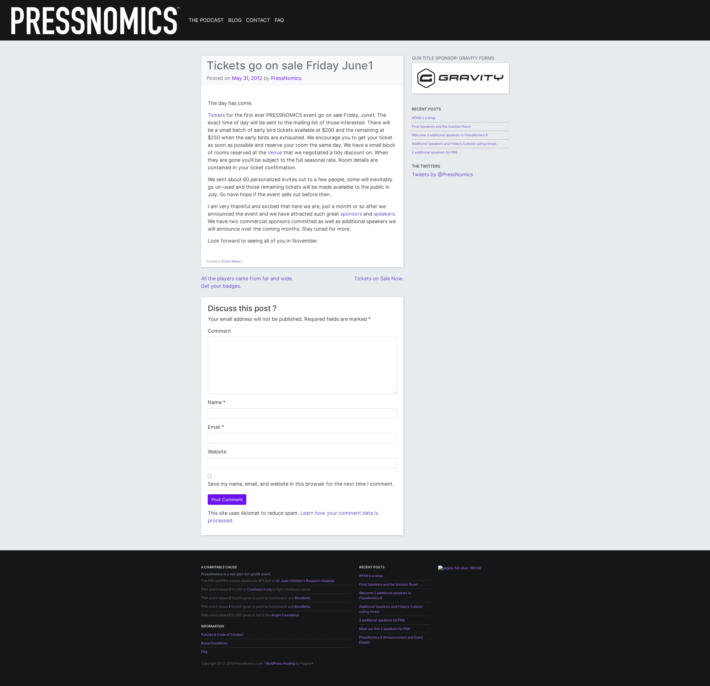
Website (217, 452)
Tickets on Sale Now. (379, 278)
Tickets (216, 115)
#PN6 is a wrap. (424, 118)
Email (214, 427)
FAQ (279, 20)
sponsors (351, 214)
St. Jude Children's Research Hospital (305, 581)
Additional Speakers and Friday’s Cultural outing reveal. (454, 144)
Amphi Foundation (285, 615)
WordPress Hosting (280, 663)
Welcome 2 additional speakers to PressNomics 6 (450, 135)
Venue (275, 152)
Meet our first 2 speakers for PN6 (384, 629)
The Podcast (206, 20)
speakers (384, 214)
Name (215, 402)
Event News (231, 261)
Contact (258, 20)
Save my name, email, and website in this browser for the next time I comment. (301, 484)
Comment (219, 331)
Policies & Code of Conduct (222, 634)
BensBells (302, 598)
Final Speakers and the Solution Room (441, 126)
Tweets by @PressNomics (442, 174)
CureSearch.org (259, 589)
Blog (235, 20)
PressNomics (286, 78)
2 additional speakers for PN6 (434, 152)
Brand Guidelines (214, 643)
